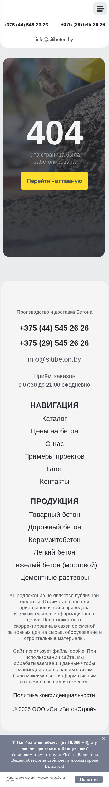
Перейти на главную (54, 180)
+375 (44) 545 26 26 (26, 24)
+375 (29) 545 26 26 (83, 24)
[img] (35, 8)
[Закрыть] (103, 738)
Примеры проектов (54, 456)
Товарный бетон (54, 515)
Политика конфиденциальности (54, 695)
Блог (54, 469)
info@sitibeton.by (54, 39)
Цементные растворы (54, 577)
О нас (54, 444)
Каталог (54, 419)
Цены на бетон (54, 431)
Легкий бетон (54, 552)
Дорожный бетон (54, 527)
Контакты (54, 481)
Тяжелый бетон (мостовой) (54, 565)
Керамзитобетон (55, 540)
